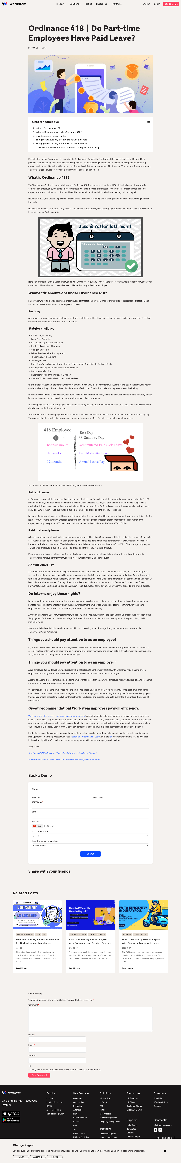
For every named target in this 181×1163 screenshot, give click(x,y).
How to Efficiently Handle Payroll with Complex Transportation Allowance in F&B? (141, 941)
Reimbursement (80, 1117)
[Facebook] (155, 1130)
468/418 (103, 1102)
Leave (97, 736)
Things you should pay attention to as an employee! (61, 139)
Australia (37, 1156)
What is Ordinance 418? (48, 128)
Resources (101, 4)
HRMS (49, 1106)
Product (60, 4)
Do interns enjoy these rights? (51, 136)
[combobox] (37, 826)
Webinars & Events (135, 1110)
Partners (117, 4)
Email (31, 1045)
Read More (21, 968)
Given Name (97, 797)
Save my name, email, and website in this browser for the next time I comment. (64, 1069)
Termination (100, 934)
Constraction (105, 1114)
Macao (54, 1156)
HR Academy (132, 1098)
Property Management (110, 1121)
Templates (131, 1129)
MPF (75, 1125)
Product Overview (55, 1102)
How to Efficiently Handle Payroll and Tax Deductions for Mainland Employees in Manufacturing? (37, 941)
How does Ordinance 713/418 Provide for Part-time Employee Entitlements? (64, 759)
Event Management (108, 1117)
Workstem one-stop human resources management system (56, 716)
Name (31, 1034)
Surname (36, 797)
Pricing (88, 4)
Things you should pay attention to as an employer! (61, 143)
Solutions (74, 4)
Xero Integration (54, 1110)
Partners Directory (108, 1137)
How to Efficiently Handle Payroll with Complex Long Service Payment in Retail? (90, 941)
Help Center (132, 1125)
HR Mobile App (79, 1133)
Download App (133, 1136)
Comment (33, 1005)
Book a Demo (171, 4)
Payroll (38, 934)
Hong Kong (166, 1137)
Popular (144, 934)
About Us (158, 1098)
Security (130, 1133)
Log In (157, 4)
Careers (157, 1106)
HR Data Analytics (81, 1137)
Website (32, 1055)
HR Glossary (132, 1102)
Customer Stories (134, 1106)
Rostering (75, 736)
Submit (90, 854)
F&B (101, 1106)
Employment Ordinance (25, 934)
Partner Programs (108, 1134)
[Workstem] (14, 4)
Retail (102, 1110)
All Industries (105, 1098)
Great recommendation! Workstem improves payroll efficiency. (68, 147)
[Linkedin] (160, 1130)
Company (77, 1098)
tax (110, 736)
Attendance (87, 736)
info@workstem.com (163, 1125)
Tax (44, 934)
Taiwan (20, 1156)
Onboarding (78, 1102)
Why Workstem (161, 1102)
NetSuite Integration (55, 1114)
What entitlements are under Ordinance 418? (59, 132)
